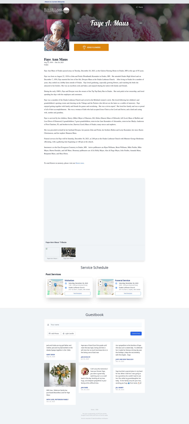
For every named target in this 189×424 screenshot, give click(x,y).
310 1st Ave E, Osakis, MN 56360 (79, 289)
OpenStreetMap (96, 418)
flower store (80, 163)
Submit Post (136, 333)
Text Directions (78, 293)
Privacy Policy (89, 415)
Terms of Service (99, 415)
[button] (55, 285)
